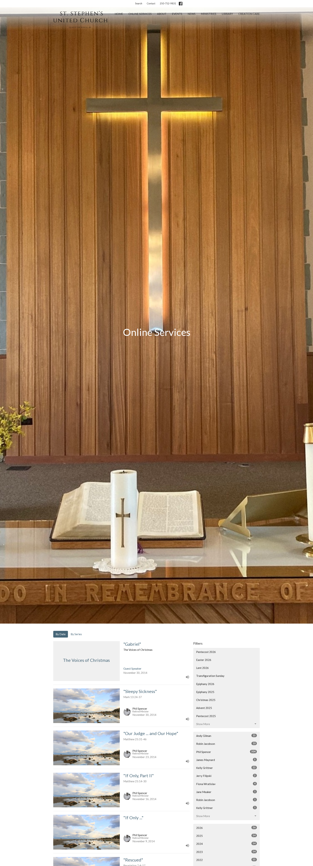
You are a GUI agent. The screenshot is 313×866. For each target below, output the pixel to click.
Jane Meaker (226, 792)
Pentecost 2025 (206, 716)
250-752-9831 (168, 3)
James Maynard (226, 759)
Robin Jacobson (226, 743)
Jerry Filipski (226, 775)
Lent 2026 (202, 667)
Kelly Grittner (226, 767)
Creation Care (249, 13)
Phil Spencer (226, 751)
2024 (226, 843)
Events (177, 13)
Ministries (208, 13)
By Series (76, 634)
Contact (151, 3)
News (191, 13)
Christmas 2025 (205, 699)
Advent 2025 (204, 707)
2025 (226, 835)
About (161, 13)
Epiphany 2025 (205, 692)
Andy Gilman (226, 735)
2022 (226, 859)
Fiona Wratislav (226, 784)
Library (227, 13)
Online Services (140, 13)
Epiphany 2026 (205, 684)
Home (119, 13)
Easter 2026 (203, 659)
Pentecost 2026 (206, 651)
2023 (226, 851)
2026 (226, 827)
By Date (61, 634)
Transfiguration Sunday (210, 675)
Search (138, 3)
